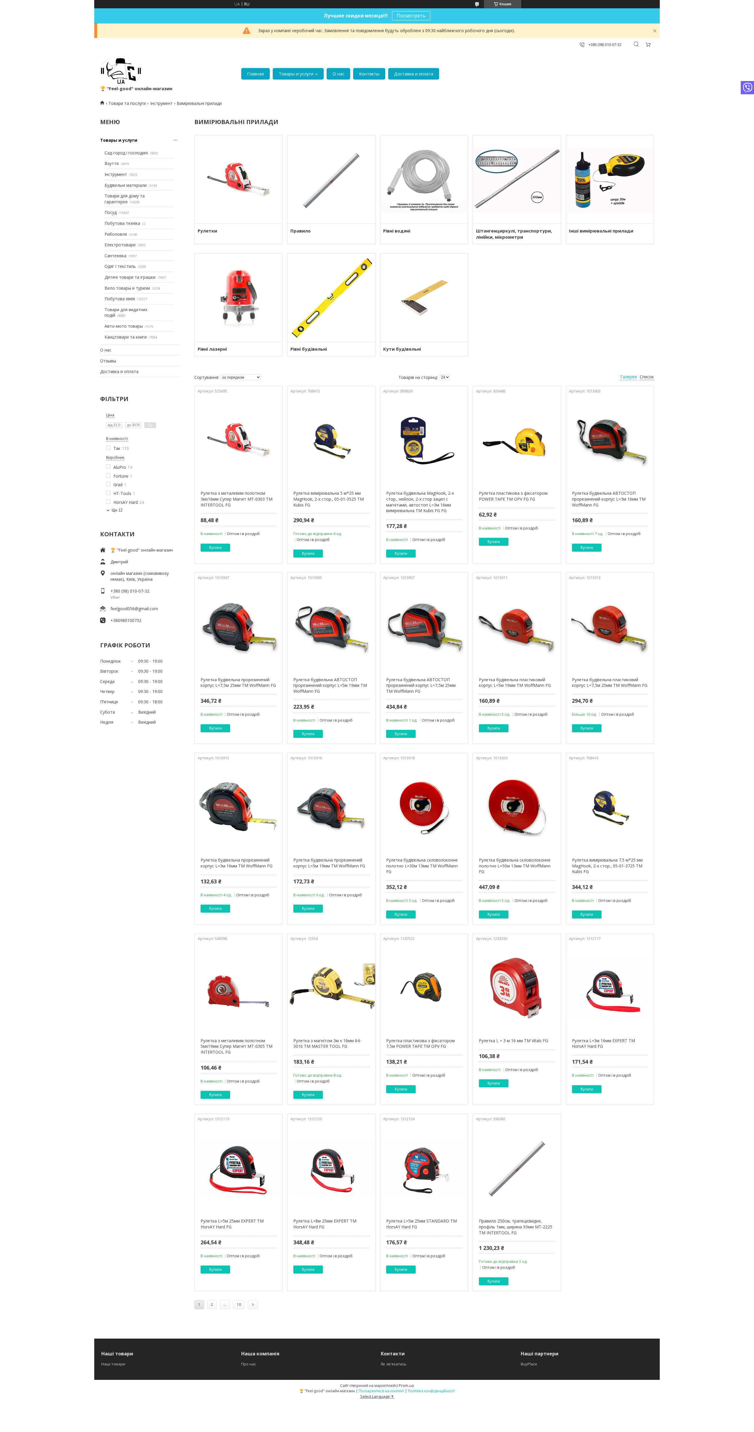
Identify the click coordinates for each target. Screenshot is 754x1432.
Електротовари (120, 245)
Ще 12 (117, 510)
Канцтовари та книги (126, 337)
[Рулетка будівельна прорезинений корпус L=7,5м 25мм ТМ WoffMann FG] (238, 627)
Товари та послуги (127, 103)
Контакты (369, 74)
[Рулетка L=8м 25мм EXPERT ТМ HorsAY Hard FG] (331, 1168)
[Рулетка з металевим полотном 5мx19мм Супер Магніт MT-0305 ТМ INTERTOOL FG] (238, 987)
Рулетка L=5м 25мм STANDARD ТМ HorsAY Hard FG (421, 1224)
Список (647, 377)
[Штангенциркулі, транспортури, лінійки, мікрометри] (516, 179)
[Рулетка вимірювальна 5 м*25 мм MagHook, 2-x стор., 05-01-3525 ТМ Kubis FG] (331, 440)
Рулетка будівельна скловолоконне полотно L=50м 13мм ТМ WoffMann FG (514, 865)
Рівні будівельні (308, 349)
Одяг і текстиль (120, 266)
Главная (255, 74)
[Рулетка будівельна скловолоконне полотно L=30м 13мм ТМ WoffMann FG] (424, 807)
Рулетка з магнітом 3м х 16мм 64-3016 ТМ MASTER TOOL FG (327, 1043)
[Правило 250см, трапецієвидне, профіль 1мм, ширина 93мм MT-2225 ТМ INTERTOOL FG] (516, 1168)
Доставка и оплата (413, 74)
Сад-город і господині (126, 153)
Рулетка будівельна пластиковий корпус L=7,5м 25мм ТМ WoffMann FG (609, 682)
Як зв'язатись (393, 1364)
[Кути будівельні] (424, 297)
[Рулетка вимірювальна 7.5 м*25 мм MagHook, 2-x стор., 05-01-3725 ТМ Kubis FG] (610, 807)
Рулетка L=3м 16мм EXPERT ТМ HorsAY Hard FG (603, 1043)
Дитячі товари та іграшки (130, 277)
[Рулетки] (238, 179)
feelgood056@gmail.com (134, 608)
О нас (338, 74)
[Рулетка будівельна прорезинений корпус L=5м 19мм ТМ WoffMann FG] (331, 807)
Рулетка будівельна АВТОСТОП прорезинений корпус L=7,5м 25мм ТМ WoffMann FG (421, 685)
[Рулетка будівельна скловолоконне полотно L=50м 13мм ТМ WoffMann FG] (516, 807)
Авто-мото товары (124, 326)
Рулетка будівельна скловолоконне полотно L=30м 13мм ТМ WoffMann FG (422, 865)
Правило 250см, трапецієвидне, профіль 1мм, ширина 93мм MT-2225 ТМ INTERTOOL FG (515, 1226)
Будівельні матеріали (126, 185)
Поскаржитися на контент (381, 1390)
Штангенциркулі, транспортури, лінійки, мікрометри (514, 234)
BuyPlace (529, 1364)
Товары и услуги (296, 74)
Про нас (248, 1364)
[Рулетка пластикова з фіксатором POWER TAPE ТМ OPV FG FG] (516, 440)
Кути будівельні (402, 349)
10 (239, 1304)
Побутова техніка (122, 223)
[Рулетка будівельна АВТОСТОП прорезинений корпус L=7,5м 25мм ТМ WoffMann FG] (424, 627)
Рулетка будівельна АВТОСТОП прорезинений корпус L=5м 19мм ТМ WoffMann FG (330, 685)
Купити (215, 547)
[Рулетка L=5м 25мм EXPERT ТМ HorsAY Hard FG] (238, 1168)
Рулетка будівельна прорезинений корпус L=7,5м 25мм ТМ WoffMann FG (238, 682)
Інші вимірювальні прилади (601, 231)
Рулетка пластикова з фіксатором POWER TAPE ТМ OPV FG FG (513, 496)
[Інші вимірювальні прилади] (610, 179)
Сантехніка (115, 255)
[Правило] (331, 179)
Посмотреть (411, 15)
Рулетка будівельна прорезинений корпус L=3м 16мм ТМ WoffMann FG (236, 863)
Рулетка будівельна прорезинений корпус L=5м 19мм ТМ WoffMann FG (329, 863)
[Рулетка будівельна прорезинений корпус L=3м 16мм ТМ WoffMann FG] (238, 807)
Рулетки (207, 231)
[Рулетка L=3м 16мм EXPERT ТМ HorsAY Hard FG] (610, 987)
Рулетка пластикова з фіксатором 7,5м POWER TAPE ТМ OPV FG (420, 1043)
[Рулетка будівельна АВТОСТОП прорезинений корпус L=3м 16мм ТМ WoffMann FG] (610, 440)
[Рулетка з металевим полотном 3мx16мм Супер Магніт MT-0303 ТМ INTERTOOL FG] (238, 440)
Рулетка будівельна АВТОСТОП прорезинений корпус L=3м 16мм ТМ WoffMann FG (609, 498)
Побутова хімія (120, 298)
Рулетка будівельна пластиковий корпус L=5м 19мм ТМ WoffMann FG (515, 682)
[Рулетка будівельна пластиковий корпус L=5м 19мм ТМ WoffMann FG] (516, 627)
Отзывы (108, 361)
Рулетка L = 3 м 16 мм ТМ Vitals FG (513, 1040)
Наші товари (113, 1364)
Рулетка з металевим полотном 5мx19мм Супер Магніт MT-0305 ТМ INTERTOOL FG (236, 1046)
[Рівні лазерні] (238, 297)
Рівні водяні (396, 231)
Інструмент (161, 103)
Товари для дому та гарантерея (125, 198)
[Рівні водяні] (424, 179)
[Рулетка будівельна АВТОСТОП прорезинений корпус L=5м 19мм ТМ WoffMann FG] (331, 627)
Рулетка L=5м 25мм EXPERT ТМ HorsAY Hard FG (232, 1224)
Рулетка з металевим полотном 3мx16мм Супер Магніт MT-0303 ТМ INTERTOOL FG (236, 498)
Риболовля (116, 234)
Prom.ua (406, 1385)
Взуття (112, 163)
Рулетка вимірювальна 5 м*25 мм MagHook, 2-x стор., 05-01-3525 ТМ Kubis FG (328, 498)
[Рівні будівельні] (331, 297)
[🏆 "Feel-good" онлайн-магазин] (121, 70)
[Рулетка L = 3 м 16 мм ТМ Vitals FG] (516, 987)
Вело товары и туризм (127, 288)
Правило (300, 231)
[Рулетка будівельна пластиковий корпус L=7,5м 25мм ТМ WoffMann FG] (610, 627)
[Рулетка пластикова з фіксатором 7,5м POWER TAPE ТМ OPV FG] (424, 987)
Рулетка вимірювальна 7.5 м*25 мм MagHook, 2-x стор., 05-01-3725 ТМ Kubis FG (607, 865)
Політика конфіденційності (431, 1390)
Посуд (111, 212)
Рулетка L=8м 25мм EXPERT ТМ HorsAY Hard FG (324, 1224)
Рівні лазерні (212, 349)
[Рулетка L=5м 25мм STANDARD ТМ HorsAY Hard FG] (424, 1168)
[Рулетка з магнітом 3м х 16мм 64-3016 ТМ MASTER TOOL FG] (331, 987)
